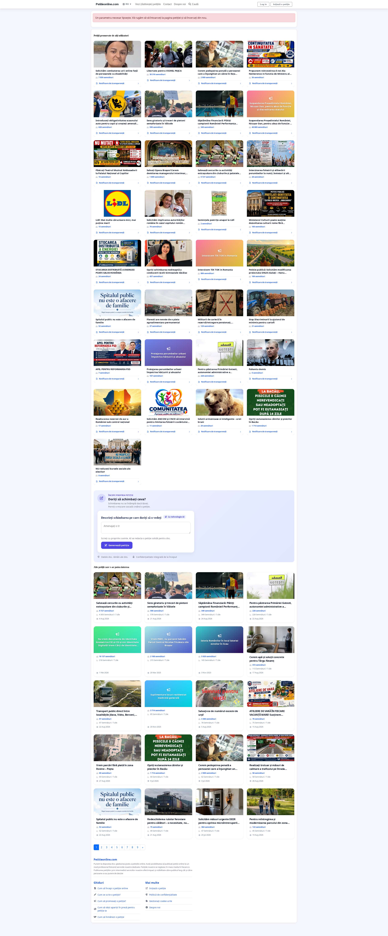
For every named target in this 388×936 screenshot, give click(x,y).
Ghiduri (99, 882)
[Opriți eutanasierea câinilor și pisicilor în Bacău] (270, 412)
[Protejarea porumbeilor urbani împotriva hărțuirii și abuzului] (168, 362)
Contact (167, 4)
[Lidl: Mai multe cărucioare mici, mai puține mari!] (117, 213)
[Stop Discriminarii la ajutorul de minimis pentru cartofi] (270, 313)
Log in (263, 4)
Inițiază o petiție (281, 4)
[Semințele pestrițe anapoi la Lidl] (219, 211)
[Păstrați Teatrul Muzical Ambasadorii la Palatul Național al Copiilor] (117, 163)
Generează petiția (119, 545)
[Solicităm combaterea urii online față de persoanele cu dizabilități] (117, 64)
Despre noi (180, 4)
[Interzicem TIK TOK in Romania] (219, 261)
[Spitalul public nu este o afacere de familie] (117, 313)
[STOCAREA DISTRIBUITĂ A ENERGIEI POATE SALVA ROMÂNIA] (117, 263)
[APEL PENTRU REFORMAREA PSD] (117, 360)
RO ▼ (129, 4)
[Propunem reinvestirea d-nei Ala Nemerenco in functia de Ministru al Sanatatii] (270, 64)
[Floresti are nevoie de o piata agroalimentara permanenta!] (168, 313)
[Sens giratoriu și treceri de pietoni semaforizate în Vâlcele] (168, 114)
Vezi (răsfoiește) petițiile (148, 4)
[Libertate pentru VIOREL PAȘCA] (168, 62)
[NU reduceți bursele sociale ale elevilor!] (117, 462)
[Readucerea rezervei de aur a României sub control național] (117, 412)
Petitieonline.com (107, 4)
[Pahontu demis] (270, 360)
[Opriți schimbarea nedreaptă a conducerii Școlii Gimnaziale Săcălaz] (168, 263)
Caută (195, 4)
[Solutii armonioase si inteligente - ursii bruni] (219, 412)
